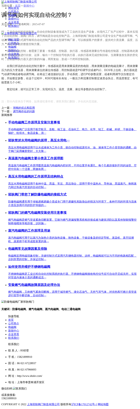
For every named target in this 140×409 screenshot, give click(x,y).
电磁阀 (12, 327)
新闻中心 (13, 330)
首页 (11, 319)
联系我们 (13, 337)
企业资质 (13, 334)
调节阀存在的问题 (24, 111)
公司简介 (13, 323)
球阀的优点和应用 (24, 107)
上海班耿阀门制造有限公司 (43, 404)
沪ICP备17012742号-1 (84, 404)
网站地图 (103, 404)
